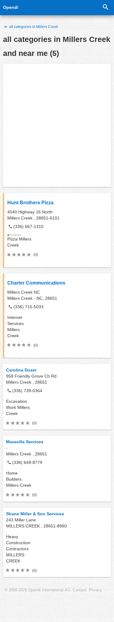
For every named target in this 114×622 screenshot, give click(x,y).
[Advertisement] (57, 125)
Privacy (95, 590)
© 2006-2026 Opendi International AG (37, 590)
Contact (79, 590)
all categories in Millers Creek (33, 27)
